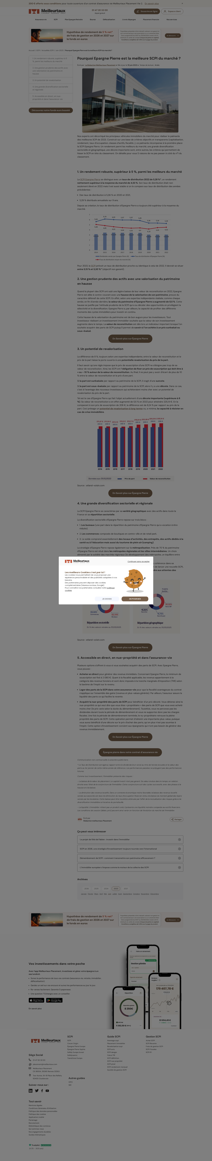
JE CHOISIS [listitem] (107, 599)
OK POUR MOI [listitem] (135, 599)
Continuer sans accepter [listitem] (137, 563)
